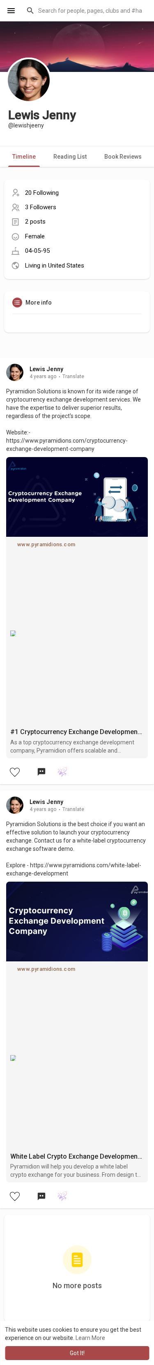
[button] (85, 10)
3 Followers (40, 207)
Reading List (70, 156)
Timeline (24, 156)
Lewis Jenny (46, 369)
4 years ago (43, 376)
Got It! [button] (77, 1353)
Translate (73, 376)
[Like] (14, 772)
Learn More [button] (90, 1338)
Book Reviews (123, 156)
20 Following (42, 192)
